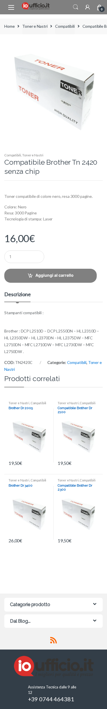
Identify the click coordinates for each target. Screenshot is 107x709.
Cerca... (75, 7)
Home (9, 26)
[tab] (17, 296)
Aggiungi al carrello (54, 275)
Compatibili (64, 26)
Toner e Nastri (34, 26)
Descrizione (17, 294)
